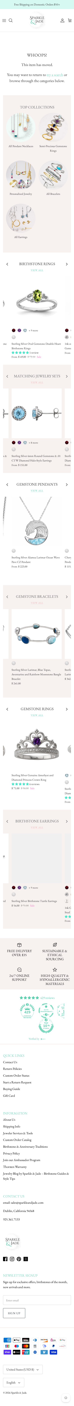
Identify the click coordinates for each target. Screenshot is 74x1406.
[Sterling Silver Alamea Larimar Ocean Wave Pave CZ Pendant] (37, 521)
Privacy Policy (11, 1153)
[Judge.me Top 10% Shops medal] (27, 1025)
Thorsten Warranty (15, 1167)
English (11, 1382)
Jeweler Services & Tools (18, 1133)
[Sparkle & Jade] (37, 20)
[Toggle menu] (4, 20)
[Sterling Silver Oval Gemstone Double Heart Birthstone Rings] (37, 301)
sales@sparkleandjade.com (27, 1202)
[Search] (12, 20)
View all (37, 270)
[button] (20, 352)
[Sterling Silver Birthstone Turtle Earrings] (37, 858)
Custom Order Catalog (17, 1140)
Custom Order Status (16, 1075)
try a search (55, 74)
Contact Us (10, 1062)
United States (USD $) (20, 1369)
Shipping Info (11, 1126)
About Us (9, 1119)
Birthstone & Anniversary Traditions (25, 1146)
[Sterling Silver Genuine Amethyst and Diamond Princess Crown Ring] (37, 746)
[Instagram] (12, 1259)
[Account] (61, 20)
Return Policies (12, 1069)
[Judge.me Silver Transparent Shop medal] (27, 1010)
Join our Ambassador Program (21, 1160)
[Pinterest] (19, 1259)
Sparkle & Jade (18, 1392)
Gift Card (9, 1096)
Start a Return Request (17, 1082)
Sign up (14, 1313)
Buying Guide (11, 1089)
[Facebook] (5, 1259)
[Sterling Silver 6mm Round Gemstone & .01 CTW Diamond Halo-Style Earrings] (37, 413)
